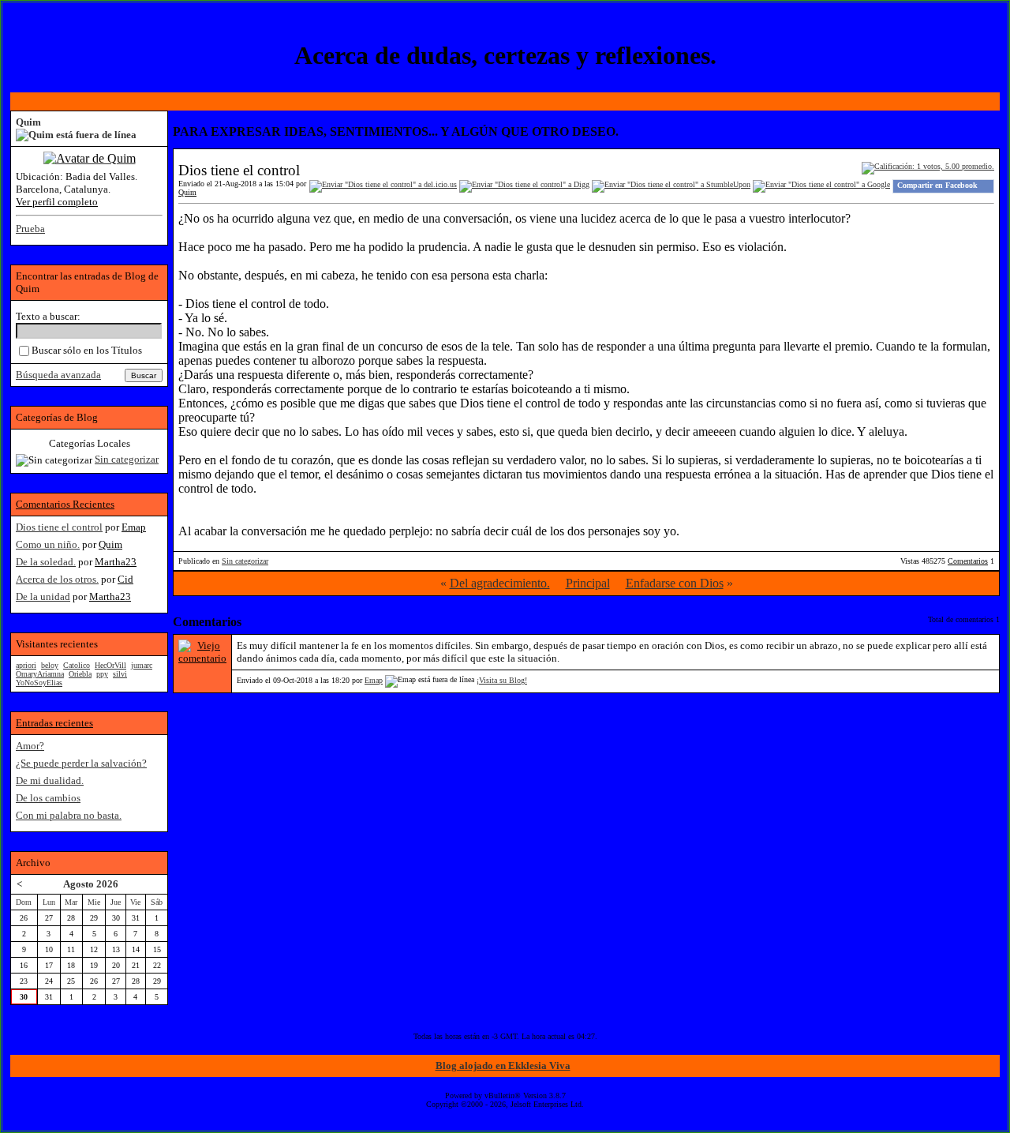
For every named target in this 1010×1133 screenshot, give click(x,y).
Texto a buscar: (48, 316)
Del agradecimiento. (500, 583)
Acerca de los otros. (57, 579)
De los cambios (48, 798)
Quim (187, 192)
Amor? (30, 746)
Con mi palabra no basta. (69, 815)
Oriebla (80, 674)
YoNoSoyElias (39, 682)
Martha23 (116, 562)
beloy (49, 665)
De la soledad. (46, 562)
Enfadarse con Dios (675, 583)
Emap (374, 680)
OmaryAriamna (40, 674)
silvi (120, 674)
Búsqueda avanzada (58, 375)
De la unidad (43, 596)
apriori (26, 665)
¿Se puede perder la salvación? (81, 763)
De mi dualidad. (50, 780)
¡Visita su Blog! (502, 680)
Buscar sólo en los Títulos (87, 350)
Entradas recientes (54, 723)
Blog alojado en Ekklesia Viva (503, 1065)
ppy (102, 674)
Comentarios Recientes (65, 504)
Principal (588, 583)
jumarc (141, 665)
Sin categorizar (245, 561)
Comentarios (968, 561)
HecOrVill (110, 665)
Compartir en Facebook (937, 185)
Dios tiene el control (59, 527)
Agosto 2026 (90, 884)
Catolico (76, 665)
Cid (125, 579)
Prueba (30, 228)
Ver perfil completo (57, 202)
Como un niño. (48, 544)
